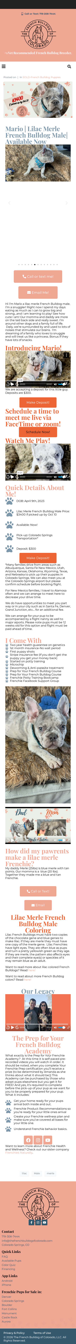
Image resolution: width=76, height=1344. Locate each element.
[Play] (12, 384)
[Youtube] (47, 1140)
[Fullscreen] (68, 384)
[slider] (61, 384)
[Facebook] (28, 1140)
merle (50, 1173)
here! (32, 970)
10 (8, 384)
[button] (9, 203)
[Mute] (55, 384)
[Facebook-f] (31, 1222)
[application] (38, 369)
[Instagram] (38, 1140)
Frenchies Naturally (18, 1152)
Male (37, 1173)
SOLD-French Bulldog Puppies (42, 77)
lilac (24, 1173)
